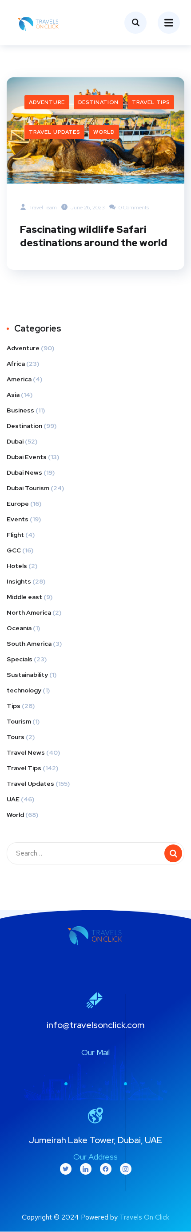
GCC (14, 550)
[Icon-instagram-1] (125, 1169)
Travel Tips (151, 102)
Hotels (17, 566)
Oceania (19, 628)
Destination (98, 102)
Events (17, 519)
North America (29, 612)
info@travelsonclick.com (95, 1025)
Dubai (15, 441)
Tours (15, 737)
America (19, 379)
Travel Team (42, 207)
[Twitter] (66, 1169)
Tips (13, 706)
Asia (13, 395)
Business (20, 410)
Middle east (24, 597)
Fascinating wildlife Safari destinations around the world (93, 236)
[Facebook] (105, 1169)
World (104, 132)
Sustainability (27, 675)
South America (29, 644)
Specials (19, 659)
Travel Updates (54, 132)
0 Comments (133, 207)
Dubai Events (27, 457)
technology (24, 690)
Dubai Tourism (28, 488)
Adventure (47, 102)
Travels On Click (144, 1217)
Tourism (19, 721)
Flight (15, 535)
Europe (18, 504)
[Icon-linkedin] (86, 1169)
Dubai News (24, 472)
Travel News (26, 752)
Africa (16, 364)
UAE (13, 799)
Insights (19, 581)
